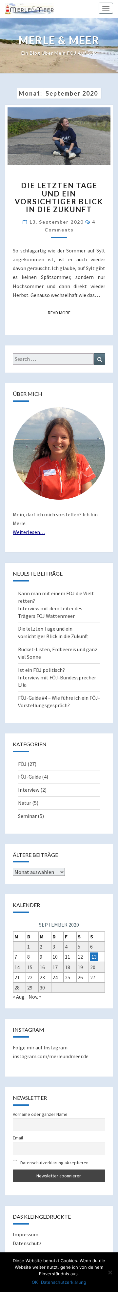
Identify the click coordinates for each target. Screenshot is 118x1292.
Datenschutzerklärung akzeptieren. (54, 1163)
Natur (24, 803)
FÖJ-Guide (29, 776)
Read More (61, 312)
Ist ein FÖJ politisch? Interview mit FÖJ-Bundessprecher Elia (57, 677)
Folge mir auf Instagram (40, 1047)
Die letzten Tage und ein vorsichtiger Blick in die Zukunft (59, 197)
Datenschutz (27, 1243)
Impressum (25, 1234)
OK (35, 1282)
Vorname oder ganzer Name (40, 1114)
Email (18, 1138)
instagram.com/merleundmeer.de (50, 1056)
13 (94, 956)
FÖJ (22, 764)
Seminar (27, 816)
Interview (28, 789)
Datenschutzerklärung (63, 1282)
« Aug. (19, 996)
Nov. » (35, 996)
